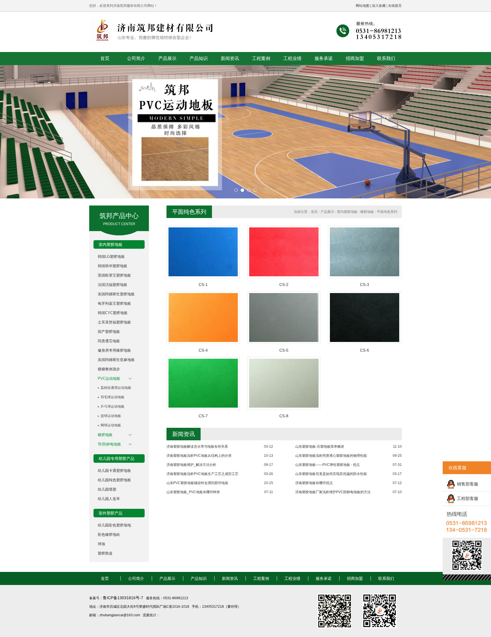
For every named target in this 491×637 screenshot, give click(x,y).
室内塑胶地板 (347, 212)
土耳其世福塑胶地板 (114, 322)
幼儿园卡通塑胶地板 (114, 470)
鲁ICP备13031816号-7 (123, 597)
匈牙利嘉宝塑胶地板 (114, 303)
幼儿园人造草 (109, 499)
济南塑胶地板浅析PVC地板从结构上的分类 (199, 456)
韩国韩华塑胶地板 (112, 266)
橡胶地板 (105, 435)
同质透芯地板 (109, 341)
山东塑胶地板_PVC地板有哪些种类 (193, 492)
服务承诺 (324, 58)
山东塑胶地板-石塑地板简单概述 (319, 447)
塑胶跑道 (105, 553)
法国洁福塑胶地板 (112, 285)
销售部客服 (467, 484)
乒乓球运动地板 (112, 406)
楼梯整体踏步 (109, 369)
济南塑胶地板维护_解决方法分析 (191, 465)
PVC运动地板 (109, 378)
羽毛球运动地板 (112, 397)
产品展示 (167, 58)
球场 (101, 544)
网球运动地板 (111, 425)
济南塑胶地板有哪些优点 (314, 483)
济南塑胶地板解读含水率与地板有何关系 (197, 447)
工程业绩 (292, 58)
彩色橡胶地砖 (109, 534)
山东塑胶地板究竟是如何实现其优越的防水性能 (331, 474)
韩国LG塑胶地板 (111, 256)
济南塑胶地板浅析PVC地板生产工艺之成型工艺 (202, 474)
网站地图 (362, 6)
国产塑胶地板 (109, 331)
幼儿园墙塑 (107, 489)
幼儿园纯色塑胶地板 (114, 480)
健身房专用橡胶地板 (114, 350)
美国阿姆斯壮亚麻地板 (116, 360)
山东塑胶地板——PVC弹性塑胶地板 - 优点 (327, 465)
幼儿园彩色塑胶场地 (114, 525)
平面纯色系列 (387, 212)
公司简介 (136, 58)
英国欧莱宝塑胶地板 (114, 275)
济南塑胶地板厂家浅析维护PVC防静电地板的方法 (333, 492)
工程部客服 (467, 498)
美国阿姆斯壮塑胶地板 (116, 294)
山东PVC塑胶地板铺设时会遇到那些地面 (197, 483)
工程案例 (261, 58)
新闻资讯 (230, 58)
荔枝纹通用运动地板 (116, 388)
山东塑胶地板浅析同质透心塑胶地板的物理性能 (331, 456)
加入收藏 (379, 6)
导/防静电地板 (109, 444)
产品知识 (199, 58)
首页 (104, 58)
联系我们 (386, 58)
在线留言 (395, 6)
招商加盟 (355, 58)
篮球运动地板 (111, 416)
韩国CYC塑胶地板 (113, 313)
